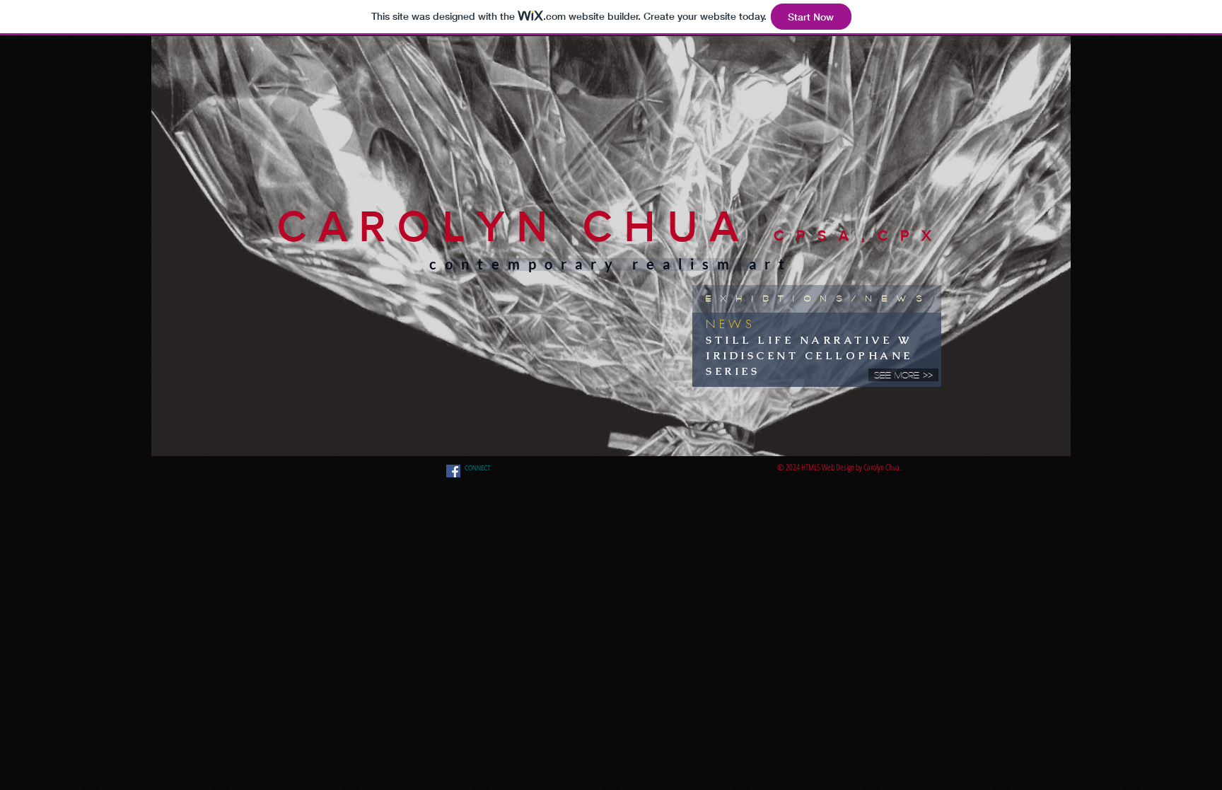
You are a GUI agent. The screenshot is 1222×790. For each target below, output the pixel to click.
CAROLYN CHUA (525, 226)
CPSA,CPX (859, 235)
